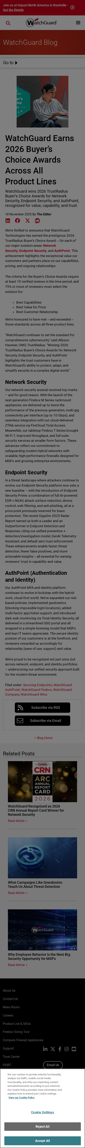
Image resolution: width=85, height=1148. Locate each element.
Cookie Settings (42, 1112)
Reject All (42, 1126)
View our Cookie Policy (21, 1097)
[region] (42, 1108)
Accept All (42, 1141)
